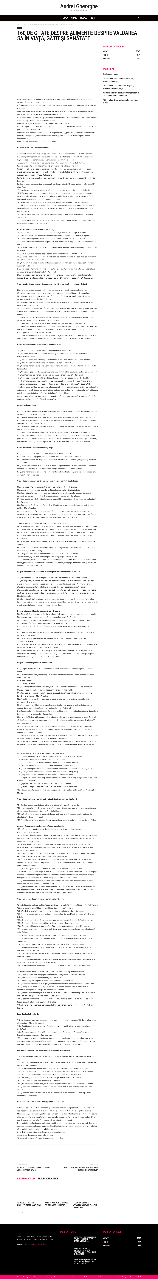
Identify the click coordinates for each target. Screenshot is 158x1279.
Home (19, 24)
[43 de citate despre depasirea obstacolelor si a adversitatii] (85, 1192)
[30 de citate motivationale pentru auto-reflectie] (57, 1192)
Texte (92, 18)
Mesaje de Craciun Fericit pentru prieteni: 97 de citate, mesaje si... (85, 1239)
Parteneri (57, 1277)
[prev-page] (18, 1212)
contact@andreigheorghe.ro (36, 1244)
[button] (138, 18)
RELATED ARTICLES (26, 1178)
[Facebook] (19, 47)
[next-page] (22, 1212)
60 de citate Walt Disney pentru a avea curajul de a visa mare (81, 1169)
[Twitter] (25, 47)
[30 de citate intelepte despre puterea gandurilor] (29, 1192)
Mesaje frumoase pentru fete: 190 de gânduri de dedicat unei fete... (85, 1261)
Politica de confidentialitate (93, 1277)
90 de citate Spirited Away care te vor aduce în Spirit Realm (33, 1169)
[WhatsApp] (35, 47)
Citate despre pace (110, 74)
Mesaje (83, 18)
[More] (41, 47)
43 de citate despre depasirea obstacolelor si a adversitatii (85, 1205)
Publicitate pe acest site (125, 1277)
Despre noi (66, 1277)
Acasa (65, 18)
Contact (138, 1277)
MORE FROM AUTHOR (48, 1178)
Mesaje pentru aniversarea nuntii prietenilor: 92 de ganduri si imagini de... (85, 1251)
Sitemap (49, 1277)
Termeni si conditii (110, 1277)
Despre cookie (77, 1277)
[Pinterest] (30, 47)
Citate (74, 18)
